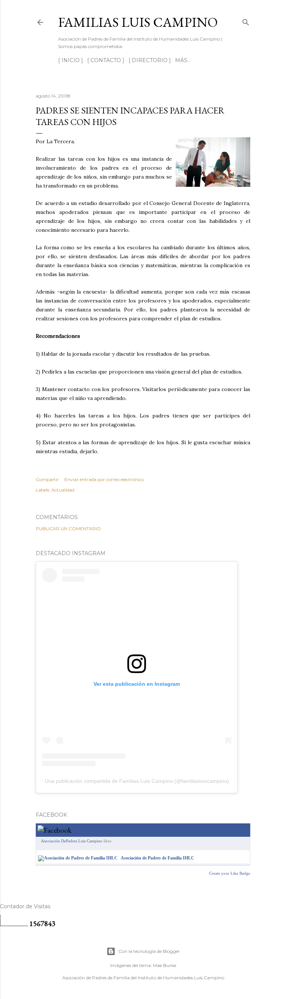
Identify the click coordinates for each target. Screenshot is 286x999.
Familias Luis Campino (138, 22)
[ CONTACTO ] (105, 60)
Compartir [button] (47, 479)
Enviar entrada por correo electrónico (104, 479)
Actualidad (62, 490)
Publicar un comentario (68, 528)
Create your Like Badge (229, 873)
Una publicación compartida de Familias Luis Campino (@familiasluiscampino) (137, 781)
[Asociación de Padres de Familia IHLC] (78, 858)
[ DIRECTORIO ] (149, 60)
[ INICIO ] (70, 60)
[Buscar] (245, 20)
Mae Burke (164, 965)
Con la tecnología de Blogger (149, 951)
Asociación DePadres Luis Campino (71, 841)
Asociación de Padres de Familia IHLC (157, 858)
